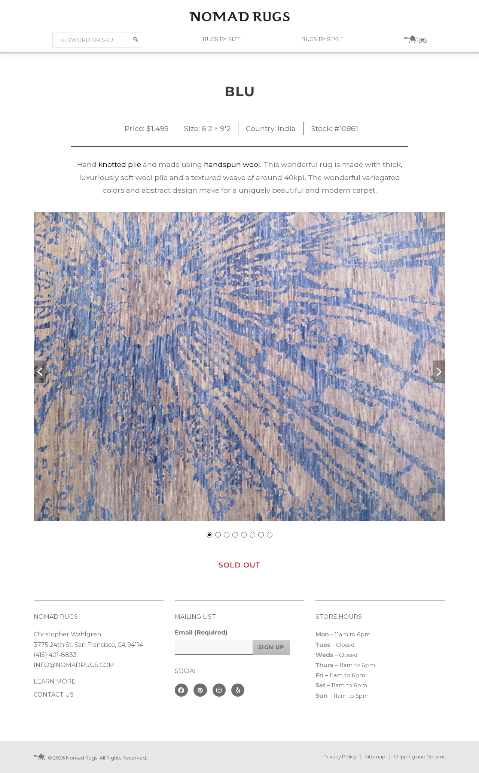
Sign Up (271, 647)
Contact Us (54, 694)
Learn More (55, 681)
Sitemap (374, 757)
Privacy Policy (340, 757)
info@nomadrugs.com (74, 665)
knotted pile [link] (119, 164)
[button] (135, 39)
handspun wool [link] (232, 164)
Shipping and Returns (419, 757)
